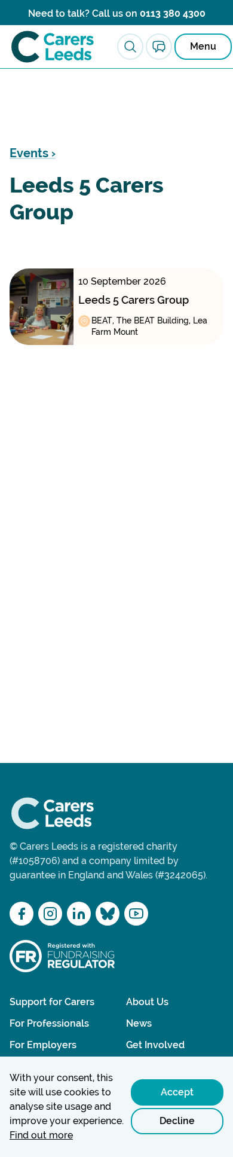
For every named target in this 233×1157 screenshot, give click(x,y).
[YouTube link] (136, 914)
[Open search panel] (130, 46)
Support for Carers (52, 1002)
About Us (147, 1002)
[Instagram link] (50, 914)
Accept (177, 1092)
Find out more (41, 1135)
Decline (177, 1121)
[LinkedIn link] (79, 914)
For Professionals (49, 1023)
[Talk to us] (159, 46)
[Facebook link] (21, 914)
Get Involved (155, 1045)
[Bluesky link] (107, 914)
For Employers (43, 1045)
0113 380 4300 (173, 13)
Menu (203, 46)
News (139, 1023)
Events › (33, 153)
